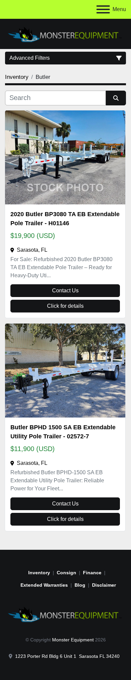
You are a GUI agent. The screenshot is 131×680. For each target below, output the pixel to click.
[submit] (116, 98)
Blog (80, 585)
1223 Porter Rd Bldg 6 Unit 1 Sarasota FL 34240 (67, 656)
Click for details (65, 306)
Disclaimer (104, 585)
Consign (66, 572)
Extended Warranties (44, 585)
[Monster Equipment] (65, 613)
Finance (92, 572)
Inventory (39, 572)
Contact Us (65, 290)
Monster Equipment (73, 639)
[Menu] (103, 9)
